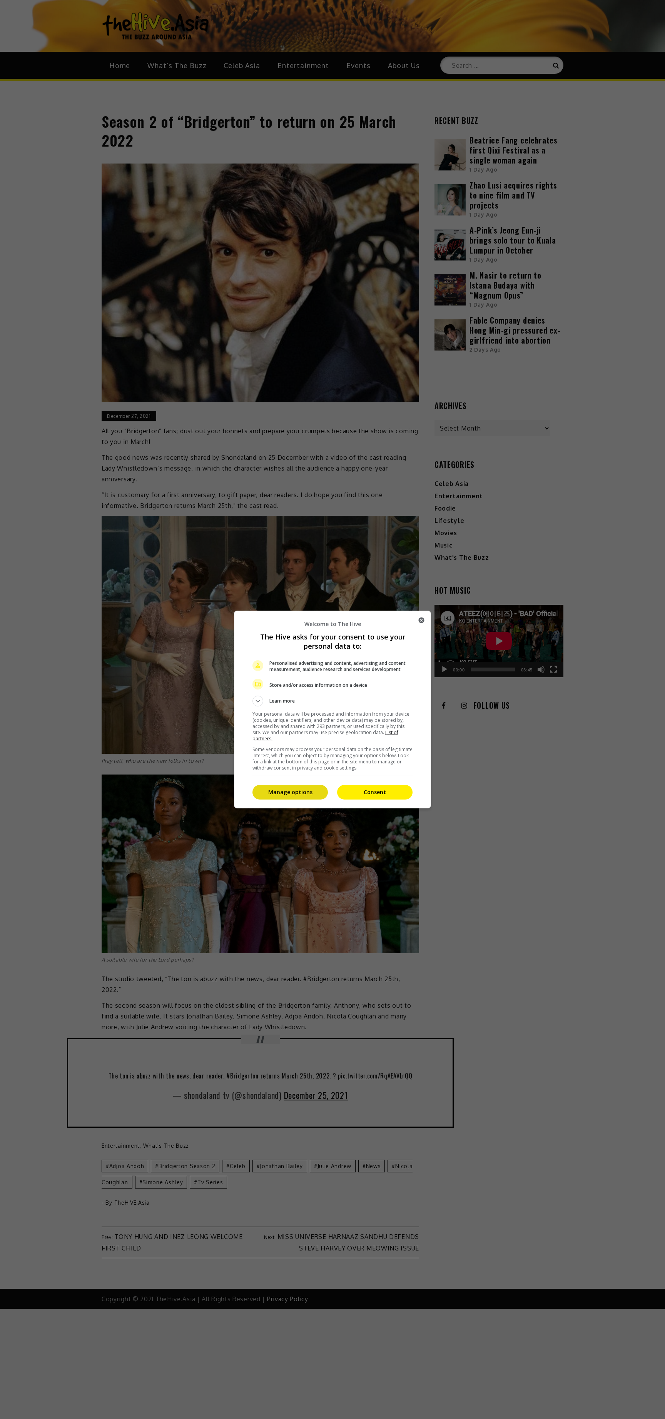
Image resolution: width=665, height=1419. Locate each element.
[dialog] (332, 709)
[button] (332, 701)
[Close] (421, 620)
